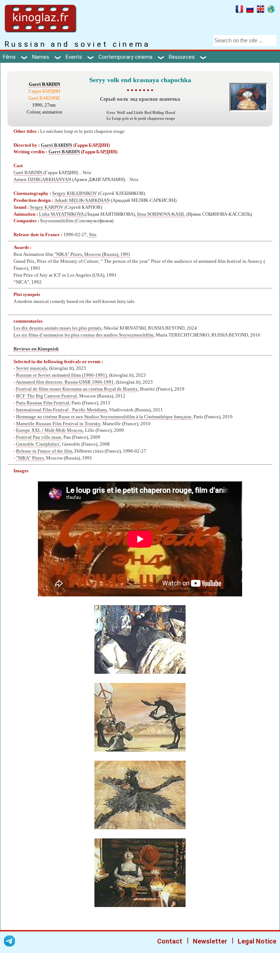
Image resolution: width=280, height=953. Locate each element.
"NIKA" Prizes (30, 458)
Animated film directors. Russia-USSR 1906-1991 (65, 382)
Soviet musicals (31, 368)
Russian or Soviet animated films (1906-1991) (61, 375)
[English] (260, 10)
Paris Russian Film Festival (42, 403)
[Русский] (249, 10)
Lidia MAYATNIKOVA (61, 214)
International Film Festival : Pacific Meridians (61, 409)
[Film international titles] (271, 10)
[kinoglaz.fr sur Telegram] (9, 942)
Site (93, 234)
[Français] (239, 10)
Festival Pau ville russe (38, 437)
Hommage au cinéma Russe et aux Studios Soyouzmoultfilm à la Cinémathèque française (103, 416)
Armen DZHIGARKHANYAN (42, 179)
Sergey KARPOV (46, 207)
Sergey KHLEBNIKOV (74, 193)
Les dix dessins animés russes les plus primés (57, 328)
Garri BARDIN (44, 84)
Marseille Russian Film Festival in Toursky (58, 423)
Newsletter (210, 941)
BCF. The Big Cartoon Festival (46, 396)
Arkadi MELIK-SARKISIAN (82, 200)
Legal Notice (257, 941)
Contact (169, 941)
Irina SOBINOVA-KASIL (161, 214)
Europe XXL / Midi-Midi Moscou (49, 430)
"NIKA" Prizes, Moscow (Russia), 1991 (92, 254)
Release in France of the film (44, 451)
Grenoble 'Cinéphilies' (38, 444)
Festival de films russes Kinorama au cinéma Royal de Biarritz (77, 389)
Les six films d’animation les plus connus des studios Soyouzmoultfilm (83, 335)
